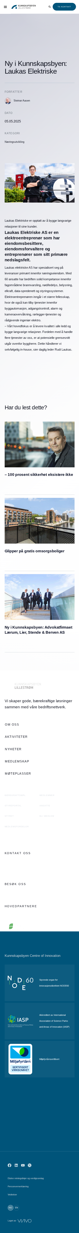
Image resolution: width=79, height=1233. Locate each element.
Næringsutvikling (14, 141)
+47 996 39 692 (15, 861)
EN (16, 1207)
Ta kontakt (64, 6)
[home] (23, 7)
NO (10, 1207)
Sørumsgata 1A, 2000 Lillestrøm (25, 892)
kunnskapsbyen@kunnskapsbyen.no (28, 870)
